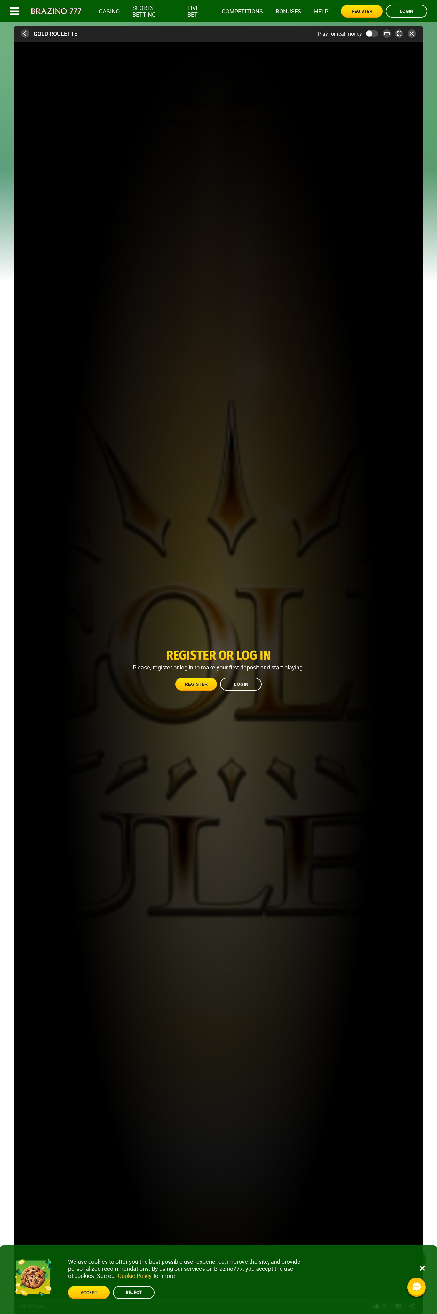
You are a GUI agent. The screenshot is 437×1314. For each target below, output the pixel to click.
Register (362, 11)
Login (406, 11)
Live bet (193, 11)
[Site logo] (56, 11)
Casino (109, 11)
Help (321, 11)
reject (134, 1292)
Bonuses (288, 11)
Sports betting (144, 11)
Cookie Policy (135, 1275)
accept (89, 1292)
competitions (242, 11)
